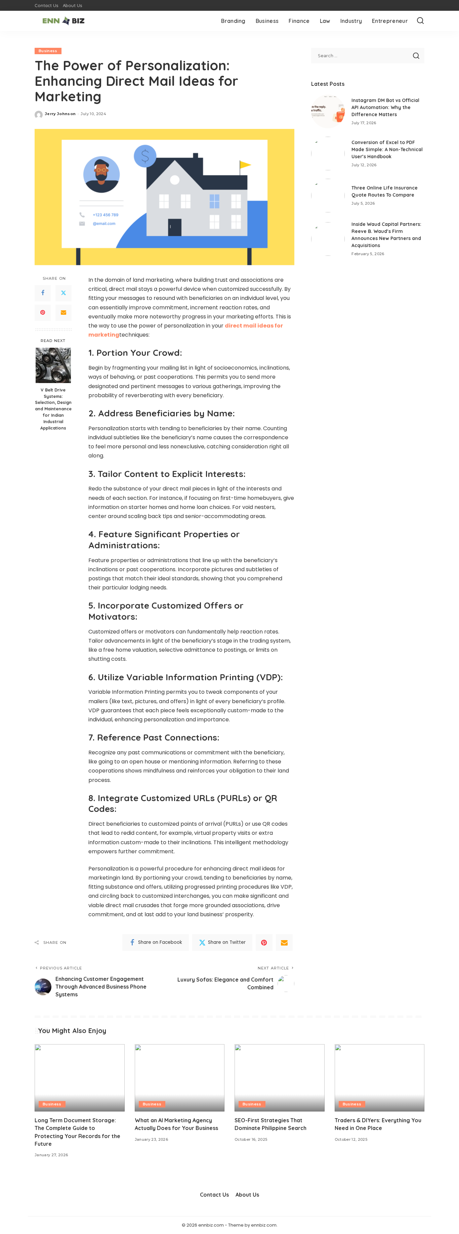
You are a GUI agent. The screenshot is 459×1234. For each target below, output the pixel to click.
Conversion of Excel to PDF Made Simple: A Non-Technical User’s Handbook (387, 149)
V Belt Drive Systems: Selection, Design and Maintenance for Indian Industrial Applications (53, 408)
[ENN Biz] (63, 21)
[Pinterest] (43, 313)
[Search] (420, 21)
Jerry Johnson (60, 113)
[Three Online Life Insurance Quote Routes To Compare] (328, 195)
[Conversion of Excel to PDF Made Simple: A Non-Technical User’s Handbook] (328, 153)
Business (48, 50)
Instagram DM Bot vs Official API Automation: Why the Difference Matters (385, 107)
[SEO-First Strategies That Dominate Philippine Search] (280, 1078)
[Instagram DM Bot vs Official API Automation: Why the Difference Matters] (328, 111)
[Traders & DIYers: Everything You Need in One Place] (380, 1078)
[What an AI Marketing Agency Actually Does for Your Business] (180, 1078)
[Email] (63, 313)
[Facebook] (43, 293)
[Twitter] (63, 293)
